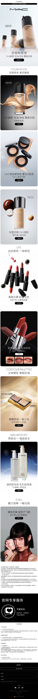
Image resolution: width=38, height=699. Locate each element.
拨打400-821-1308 (19, 668)
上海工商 (19, 694)
